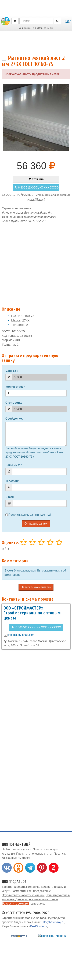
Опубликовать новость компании (23, 895)
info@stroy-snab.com (21, 634)
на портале (23, 903)
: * (15, 386)
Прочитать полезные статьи (34, 853)
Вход (68, 20)
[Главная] (5, 20)
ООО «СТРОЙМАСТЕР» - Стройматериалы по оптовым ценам (32, 613)
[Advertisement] (36, 263)
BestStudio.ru (38, 926)
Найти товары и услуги (16, 849)
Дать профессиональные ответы (36, 899)
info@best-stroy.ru (53, 922)
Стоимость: (13, 402)
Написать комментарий (36, 587)
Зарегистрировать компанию (20, 886)
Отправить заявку (36, 523)
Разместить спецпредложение (31, 890)
